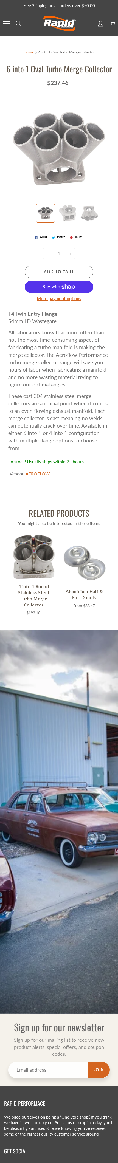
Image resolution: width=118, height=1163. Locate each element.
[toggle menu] (6, 23)
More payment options (59, 298)
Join (99, 1069)
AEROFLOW (38, 473)
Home (28, 52)
